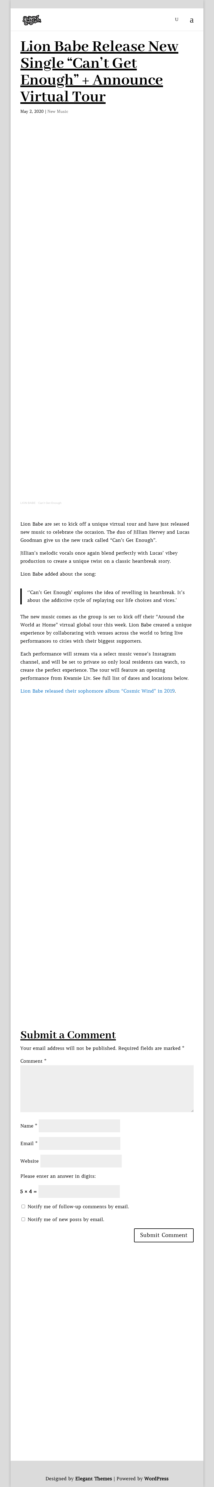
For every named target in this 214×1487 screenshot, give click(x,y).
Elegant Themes (93, 1479)
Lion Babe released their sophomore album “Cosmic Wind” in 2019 (97, 691)
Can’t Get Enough (50, 502)
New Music (57, 111)
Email (28, 1143)
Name (28, 1126)
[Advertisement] (107, 171)
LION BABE (28, 502)
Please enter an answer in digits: (58, 1176)
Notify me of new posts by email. (66, 1219)
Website (29, 1161)
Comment (33, 1061)
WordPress (156, 1479)
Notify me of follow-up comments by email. (78, 1207)
